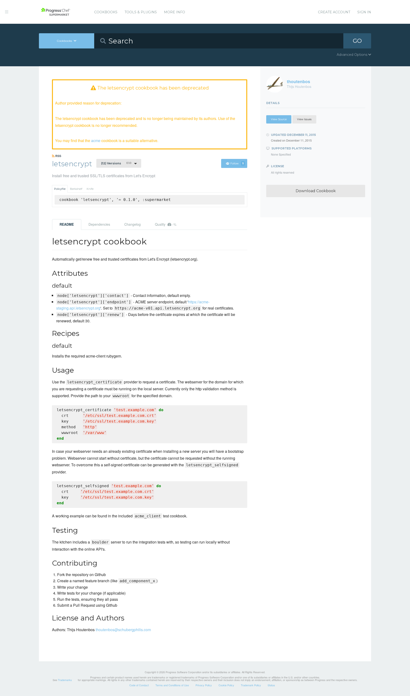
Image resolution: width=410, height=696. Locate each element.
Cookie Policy (226, 685)
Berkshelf (76, 189)
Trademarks (65, 680)
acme (95, 140)
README (67, 224)
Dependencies (99, 224)
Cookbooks (105, 12)
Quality (165, 224)
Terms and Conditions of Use (172, 685)
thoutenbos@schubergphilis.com (123, 629)
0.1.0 (116, 163)
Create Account (334, 12)
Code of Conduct (139, 685)
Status (271, 685)
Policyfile (59, 189)
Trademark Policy (251, 685)
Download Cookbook (316, 191)
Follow (237, 163)
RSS (58, 156)
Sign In (364, 12)
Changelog (132, 224)
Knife (90, 189)
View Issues (304, 119)
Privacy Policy (204, 685)
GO (357, 40)
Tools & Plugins (141, 12)
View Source (279, 119)
